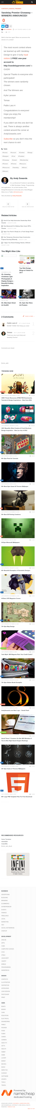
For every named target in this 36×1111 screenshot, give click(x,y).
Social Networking (7, 928)
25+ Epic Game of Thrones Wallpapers (13, 768)
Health (3, 1049)
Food (3, 1030)
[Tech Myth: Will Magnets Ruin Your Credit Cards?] (18, 640)
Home (3, 1055)
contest (22, 152)
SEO (2, 925)
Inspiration (5, 985)
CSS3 (3, 952)
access (5, 152)
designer (5, 156)
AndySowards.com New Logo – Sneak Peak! (15, 710)
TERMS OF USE (11, 1106)
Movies (3, 1064)
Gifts (3, 1045)
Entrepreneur (6, 906)
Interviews (5, 988)
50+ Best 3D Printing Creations (11, 514)
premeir (5, 163)
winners (5, 171)
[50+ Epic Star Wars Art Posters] (27, 294)
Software (4, 1076)
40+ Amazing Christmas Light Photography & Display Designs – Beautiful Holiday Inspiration (7, 279)
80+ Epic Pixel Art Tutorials (9, 458)
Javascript (5, 958)
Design (11, 8)
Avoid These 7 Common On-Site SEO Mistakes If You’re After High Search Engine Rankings (16, 739)
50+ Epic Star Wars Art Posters (26, 304)
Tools (3, 1082)
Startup (4, 931)
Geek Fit (4, 1043)
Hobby (3, 1052)
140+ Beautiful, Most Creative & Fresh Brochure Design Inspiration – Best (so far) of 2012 (16, 429)
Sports (3, 1079)
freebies (21, 156)
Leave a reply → (30, 316)
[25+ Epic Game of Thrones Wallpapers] (18, 754)
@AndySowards (18, 192)
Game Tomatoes (6, 839)
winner (25, 167)
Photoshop (5, 994)
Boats (3, 1006)
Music (3, 1067)
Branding (4, 900)
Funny (3, 1033)
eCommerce (5, 903)
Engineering (5, 1021)
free (13, 156)
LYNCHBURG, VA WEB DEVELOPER (21, 1103)
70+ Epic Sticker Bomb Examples (11, 682)
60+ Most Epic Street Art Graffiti (8, 304)
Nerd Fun (4, 1070)
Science (4, 1073)
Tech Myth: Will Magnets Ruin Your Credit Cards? (16, 654)
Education (4, 1015)
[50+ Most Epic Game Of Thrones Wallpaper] (18, 472)
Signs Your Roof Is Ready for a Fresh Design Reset (18, 231)
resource (23, 163)
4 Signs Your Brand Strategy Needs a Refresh (16, 242)
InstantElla (4, 844)
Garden (3, 1039)
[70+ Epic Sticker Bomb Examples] (18, 668)
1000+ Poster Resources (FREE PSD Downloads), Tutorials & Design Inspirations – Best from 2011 (16, 399)
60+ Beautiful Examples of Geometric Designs (15, 570)
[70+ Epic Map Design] (18, 612)
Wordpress (5, 970)
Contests (4, 8)
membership (24, 160)
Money (3, 1061)
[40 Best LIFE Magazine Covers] (18, 584)
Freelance (5, 915)
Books (3, 1009)
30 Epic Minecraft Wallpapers (10, 542)
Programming (6, 967)
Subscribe (8, 139)
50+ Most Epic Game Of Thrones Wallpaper (14, 486)
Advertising (5, 894)
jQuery (3, 961)
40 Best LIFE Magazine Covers (10, 598)
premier (14, 163)
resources (6, 167)
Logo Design (5, 991)
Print (3, 997)
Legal (3, 918)
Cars (3, 1012)
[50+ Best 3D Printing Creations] (18, 500)
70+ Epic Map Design (8, 626)
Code (3, 946)
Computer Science (7, 949)
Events (3, 909)
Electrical (5, 1018)
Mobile (3, 964)
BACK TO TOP (31, 1108)
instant (15, 160)
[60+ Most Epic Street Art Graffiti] (9, 294)
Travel (3, 1085)
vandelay (16, 167)
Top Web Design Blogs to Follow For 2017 (26, 270)
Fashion (4, 1027)
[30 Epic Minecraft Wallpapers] (18, 528)
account (13, 152)
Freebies (18, 8)
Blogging (4, 897)
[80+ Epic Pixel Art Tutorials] (18, 444)
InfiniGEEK (4, 841)
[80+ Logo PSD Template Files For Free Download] (18, 782)
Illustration (5, 982)
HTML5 (3, 955)
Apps (3, 943)
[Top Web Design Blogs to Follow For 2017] (27, 259)
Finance (4, 912)
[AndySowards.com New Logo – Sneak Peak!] (18, 696)
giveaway (6, 160)
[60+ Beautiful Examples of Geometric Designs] (18, 556)
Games (3, 1036)
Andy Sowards (7, 29)
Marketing (5, 922)
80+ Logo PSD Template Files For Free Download (16, 796)
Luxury (3, 1058)
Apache (3, 940)
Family (3, 1024)
